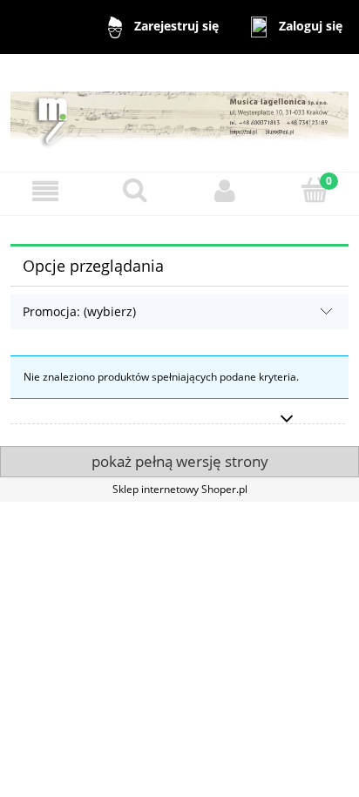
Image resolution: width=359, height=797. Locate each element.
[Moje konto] (224, 191)
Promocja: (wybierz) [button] (79, 311)
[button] (45, 191)
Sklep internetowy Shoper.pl (179, 489)
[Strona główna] (179, 112)
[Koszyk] (314, 190)
